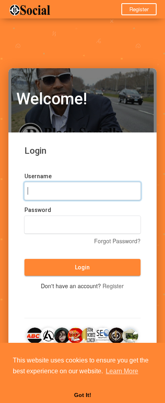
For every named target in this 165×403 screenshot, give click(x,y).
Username (38, 176)
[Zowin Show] (76, 334)
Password (37, 210)
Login (82, 267)
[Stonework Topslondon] (89, 334)
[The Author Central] (117, 334)
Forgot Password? (117, 241)
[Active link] (48, 334)
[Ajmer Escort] (62, 334)
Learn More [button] (122, 371)
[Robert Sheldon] (103, 334)
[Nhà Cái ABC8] (35, 334)
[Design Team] (130, 334)
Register (139, 9)
